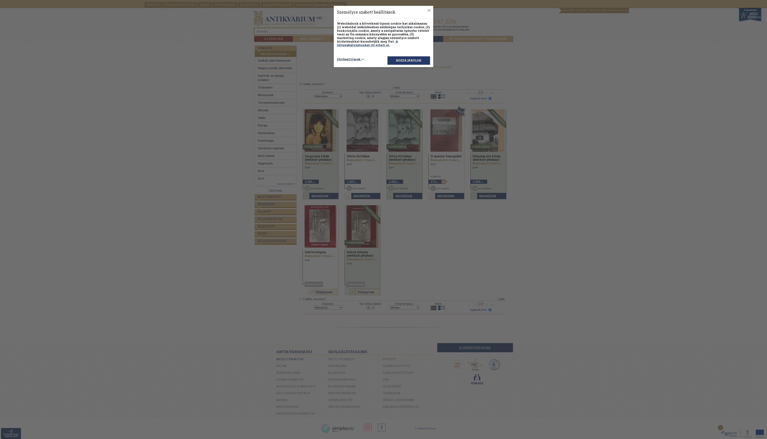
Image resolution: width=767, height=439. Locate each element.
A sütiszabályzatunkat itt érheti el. (367, 43)
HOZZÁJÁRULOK (408, 60)
